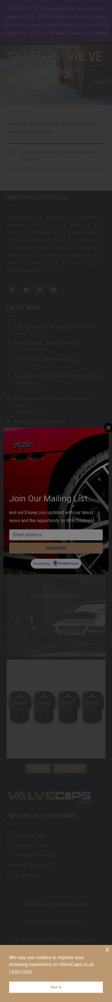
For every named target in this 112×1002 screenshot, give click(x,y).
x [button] (107, 949)
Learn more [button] (20, 971)
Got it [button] (56, 987)
